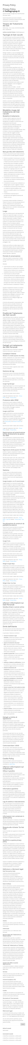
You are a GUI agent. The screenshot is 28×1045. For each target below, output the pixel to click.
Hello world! (5, 1030)
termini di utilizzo (17, 421)
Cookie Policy (12, 764)
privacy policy (8, 421)
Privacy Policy (13, 397)
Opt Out (8, 519)
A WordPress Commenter (8, 1040)
